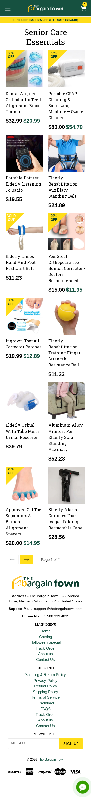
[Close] (82, 346)
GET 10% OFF (45, 437)
